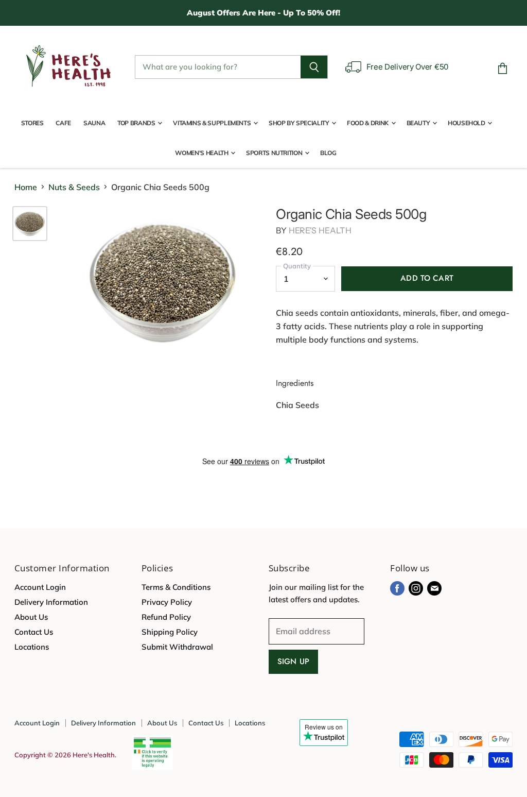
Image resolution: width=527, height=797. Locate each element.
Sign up (293, 661)
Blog (328, 153)
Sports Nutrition (275, 153)
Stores (32, 123)
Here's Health (320, 230)
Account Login (40, 587)
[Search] (314, 67)
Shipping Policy (170, 632)
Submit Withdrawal (177, 647)
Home (25, 187)
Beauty (419, 123)
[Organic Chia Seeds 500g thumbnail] (29, 223)
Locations (31, 647)
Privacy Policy (167, 602)
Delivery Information (51, 602)
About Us (31, 617)
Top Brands (136, 123)
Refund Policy (166, 617)
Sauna (94, 123)
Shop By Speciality (299, 123)
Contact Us (33, 632)
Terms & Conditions (176, 587)
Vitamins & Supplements (212, 123)
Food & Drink (368, 123)
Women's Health (202, 153)
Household (467, 123)
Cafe (63, 123)
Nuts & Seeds (74, 187)
